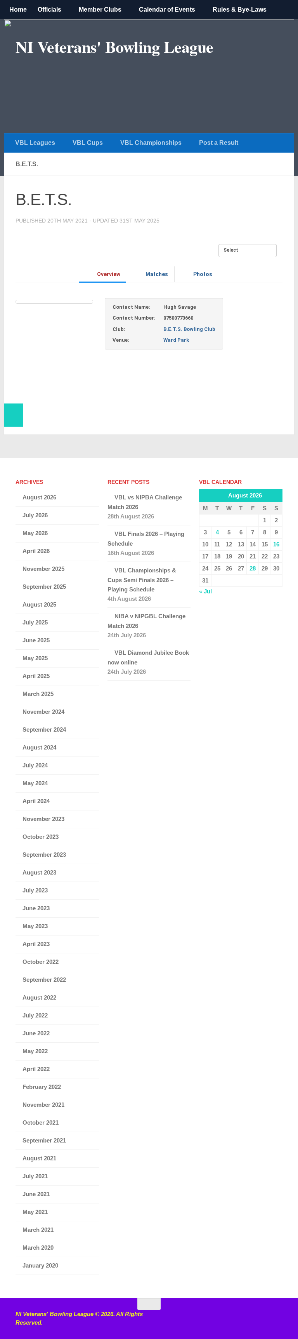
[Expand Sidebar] (13, 415)
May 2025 (35, 658)
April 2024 (36, 801)
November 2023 (43, 819)
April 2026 (36, 551)
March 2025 (38, 693)
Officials (49, 9)
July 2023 (35, 890)
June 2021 (36, 1194)
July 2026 (35, 515)
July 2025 (35, 622)
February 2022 (42, 1086)
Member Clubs (100, 9)
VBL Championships (151, 142)
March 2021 (38, 1229)
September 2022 (44, 979)
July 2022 (35, 1015)
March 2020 (38, 1247)
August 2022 (39, 997)
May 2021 (35, 1212)
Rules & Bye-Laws (240, 9)
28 (252, 568)
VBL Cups (88, 142)
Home (18, 9)
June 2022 (36, 1033)
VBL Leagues (35, 142)
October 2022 (41, 961)
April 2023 (36, 944)
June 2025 (36, 640)
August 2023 (39, 872)
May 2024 (35, 783)
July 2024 (35, 765)
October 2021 (41, 1122)
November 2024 (43, 711)
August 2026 (39, 497)
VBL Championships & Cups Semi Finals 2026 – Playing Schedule (141, 580)
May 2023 (35, 926)
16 (276, 544)
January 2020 (40, 1265)
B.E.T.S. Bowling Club (189, 329)
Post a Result (218, 142)
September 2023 (44, 854)
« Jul (205, 591)
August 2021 (39, 1158)
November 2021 (43, 1104)
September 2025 (44, 586)
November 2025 (43, 568)
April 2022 (36, 1069)
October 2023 (41, 836)
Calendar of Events (167, 9)
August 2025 (39, 604)
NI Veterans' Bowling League (114, 46)
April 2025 (36, 676)
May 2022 (35, 1051)
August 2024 (39, 747)
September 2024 (44, 729)
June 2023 (36, 908)
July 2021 (35, 1176)
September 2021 (44, 1140)
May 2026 (35, 533)
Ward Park (176, 340)
